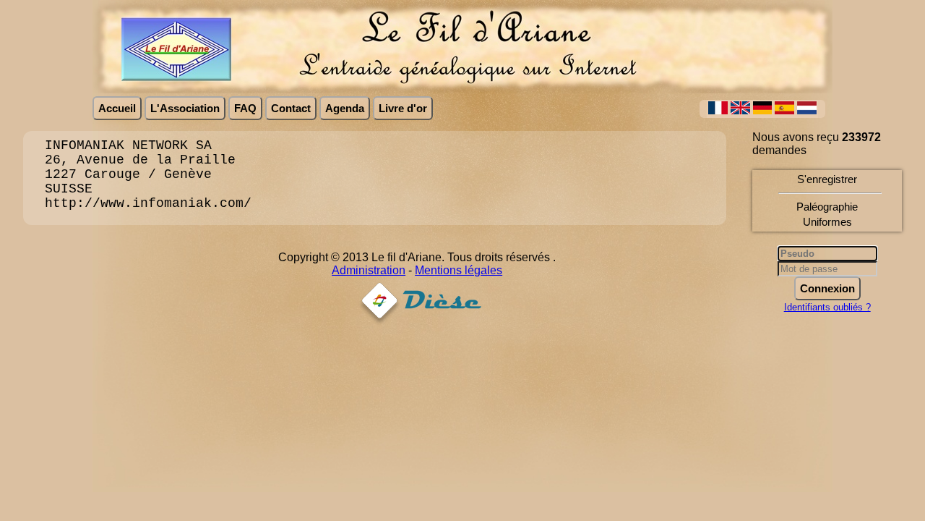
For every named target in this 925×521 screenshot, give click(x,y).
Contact (291, 108)
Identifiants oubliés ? (827, 307)
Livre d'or (403, 108)
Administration (368, 270)
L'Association (185, 108)
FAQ (245, 108)
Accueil (117, 108)
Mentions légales (458, 270)
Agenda (344, 108)
